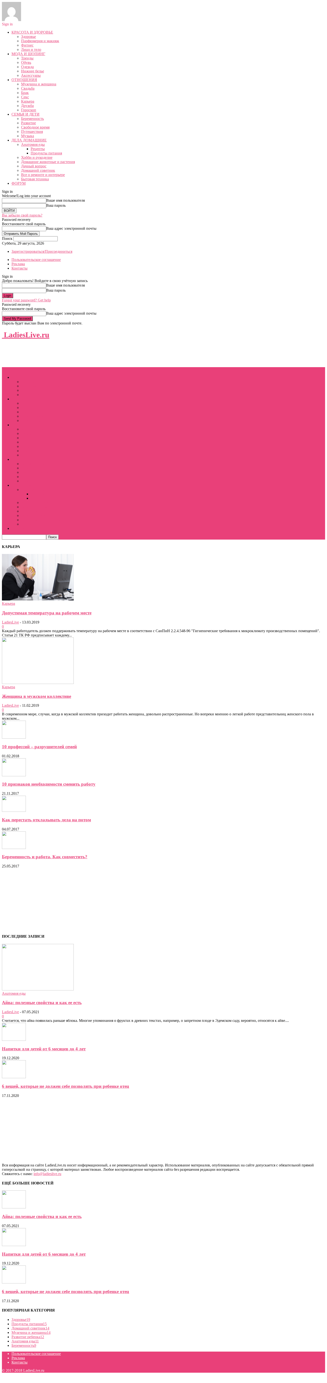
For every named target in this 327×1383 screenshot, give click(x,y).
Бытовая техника (35, 179)
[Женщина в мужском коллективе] (38, 683)
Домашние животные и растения (48, 162)
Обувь (26, 62)
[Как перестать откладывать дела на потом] (14, 810)
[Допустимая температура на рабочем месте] (38, 599)
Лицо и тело (31, 49)
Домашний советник (38, 170)
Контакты (19, 268)
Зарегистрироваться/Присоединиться (41, 251)
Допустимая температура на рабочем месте (46, 612)
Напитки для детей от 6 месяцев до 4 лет (44, 1048)
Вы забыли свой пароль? (22, 215)
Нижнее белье (32, 71)
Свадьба (27, 88)
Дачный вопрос (33, 166)
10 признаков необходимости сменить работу (49, 784)
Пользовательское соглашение (36, 260)
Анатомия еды (33, 144)
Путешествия (32, 131)
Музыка (27, 136)
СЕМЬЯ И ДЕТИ (25, 114)
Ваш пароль (56, 205)
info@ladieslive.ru (47, 1174)
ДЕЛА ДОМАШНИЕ (29, 140)
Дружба (27, 106)
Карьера (27, 101)
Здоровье (28, 37)
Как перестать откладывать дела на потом (46, 819)
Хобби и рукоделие (36, 157)
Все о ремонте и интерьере (43, 175)
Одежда (27, 67)
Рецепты (38, 149)
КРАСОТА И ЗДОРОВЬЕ (32, 32)
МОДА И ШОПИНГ (28, 54)
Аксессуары (31, 75)
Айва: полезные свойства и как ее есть (42, 1002)
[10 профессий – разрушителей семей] (14, 737)
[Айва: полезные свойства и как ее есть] (38, 989)
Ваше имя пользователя (65, 200)
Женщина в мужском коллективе (36, 696)
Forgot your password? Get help (26, 300)
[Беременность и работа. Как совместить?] (14, 848)
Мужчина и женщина (38, 84)
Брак (25, 93)
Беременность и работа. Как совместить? (44, 856)
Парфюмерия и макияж (40, 41)
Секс (25, 97)
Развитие (28, 123)
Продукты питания (46, 153)
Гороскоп (28, 110)
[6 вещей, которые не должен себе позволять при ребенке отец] (14, 1077)
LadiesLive (10, 622)
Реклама (18, 264)
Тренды (27, 58)
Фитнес (27, 45)
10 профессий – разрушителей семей (39, 746)
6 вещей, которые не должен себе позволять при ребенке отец (65, 1086)
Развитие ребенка (27, 1337)
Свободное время (35, 127)
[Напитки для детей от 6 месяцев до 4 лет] (14, 1039)
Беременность (32, 119)
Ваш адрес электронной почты (71, 228)
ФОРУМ (18, 183)
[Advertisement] (89, 355)
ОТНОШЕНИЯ (24, 80)
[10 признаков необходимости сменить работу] (14, 775)
